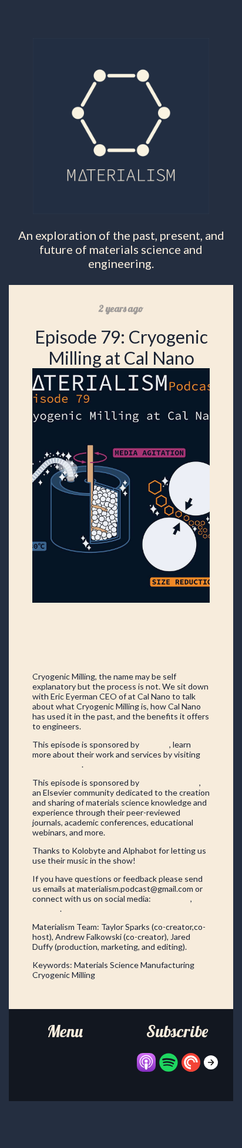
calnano (155, 744)
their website (57, 764)
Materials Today (170, 782)
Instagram (171, 899)
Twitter (46, 908)
